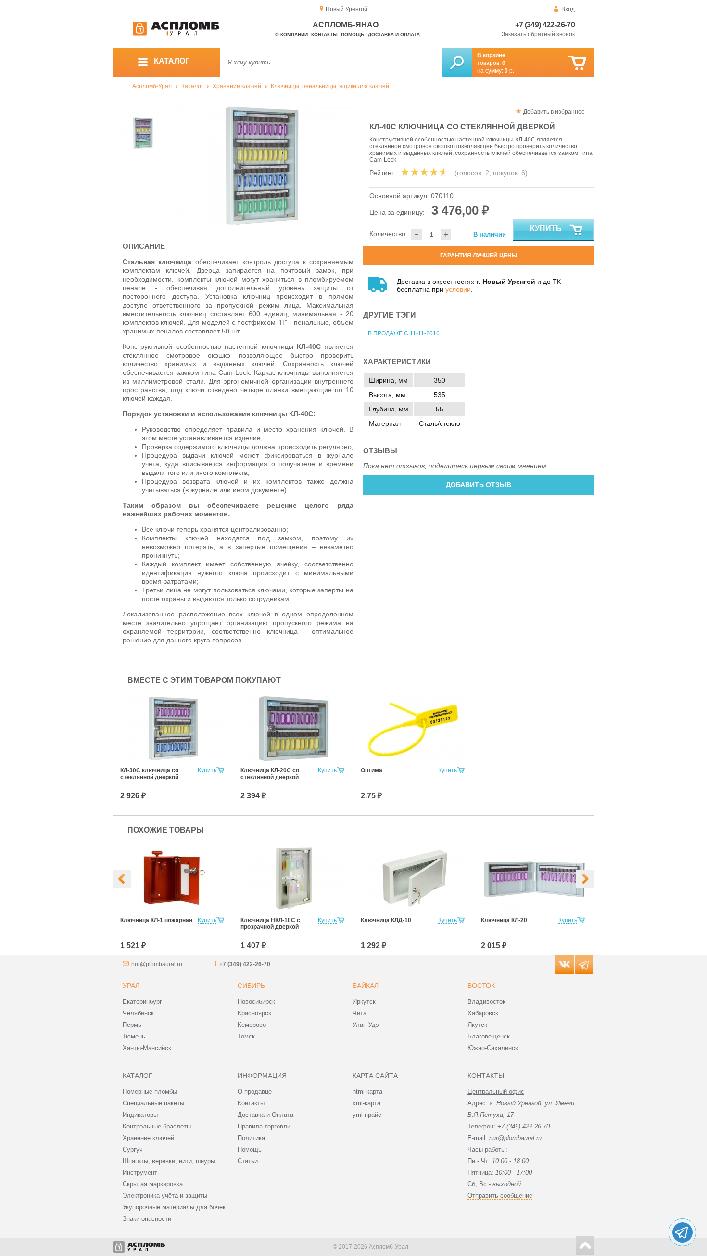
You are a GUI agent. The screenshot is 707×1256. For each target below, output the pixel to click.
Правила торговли (264, 1126)
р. (509, 70)
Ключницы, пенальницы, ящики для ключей (330, 86)
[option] (263, 166)
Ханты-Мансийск (147, 1047)
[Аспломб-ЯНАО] (176, 33)
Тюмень (134, 1036)
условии (458, 289)
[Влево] (122, 879)
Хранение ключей (237, 86)
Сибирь (251, 985)
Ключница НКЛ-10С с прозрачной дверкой (270, 923)
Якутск (477, 1024)
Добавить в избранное (554, 111)
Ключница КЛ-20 (504, 920)
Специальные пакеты (153, 1103)
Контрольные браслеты (157, 1126)
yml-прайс (367, 1114)
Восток (481, 985)
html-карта (367, 1091)
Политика (251, 1137)
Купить (546, 228)
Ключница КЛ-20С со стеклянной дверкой (269, 774)
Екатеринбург (142, 1001)
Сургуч (133, 1149)
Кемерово (252, 1024)
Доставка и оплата (394, 34)
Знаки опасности (147, 1218)
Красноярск (254, 1013)
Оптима (371, 770)
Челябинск (138, 1013)
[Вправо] (585, 879)
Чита (359, 1013)
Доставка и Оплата (265, 1114)
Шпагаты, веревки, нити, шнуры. (170, 1161)
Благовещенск (488, 1036)
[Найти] (457, 62)
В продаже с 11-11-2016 (404, 333)
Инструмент (140, 1172)
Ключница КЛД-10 (386, 920)
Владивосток (486, 1001)
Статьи (248, 1161)
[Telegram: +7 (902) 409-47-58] (682, 1232)
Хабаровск (482, 1013)
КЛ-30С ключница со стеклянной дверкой (149, 774)
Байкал (366, 985)
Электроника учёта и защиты (165, 1195)
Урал (131, 985)
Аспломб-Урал (152, 86)
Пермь (132, 1024)
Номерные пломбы (150, 1091)
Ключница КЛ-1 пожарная (156, 920)
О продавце (255, 1091)
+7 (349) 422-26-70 (545, 25)
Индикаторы (140, 1114)
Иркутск (364, 1001)
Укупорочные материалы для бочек (174, 1207)
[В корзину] (577, 63)
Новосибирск (256, 1001)
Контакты (324, 34)
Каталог (192, 86)
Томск (246, 1036)
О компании (291, 34)
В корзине (491, 55)
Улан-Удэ (366, 1024)
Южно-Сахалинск (492, 1047)
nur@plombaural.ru (156, 964)
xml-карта (366, 1103)
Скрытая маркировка (153, 1184)
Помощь (352, 34)
